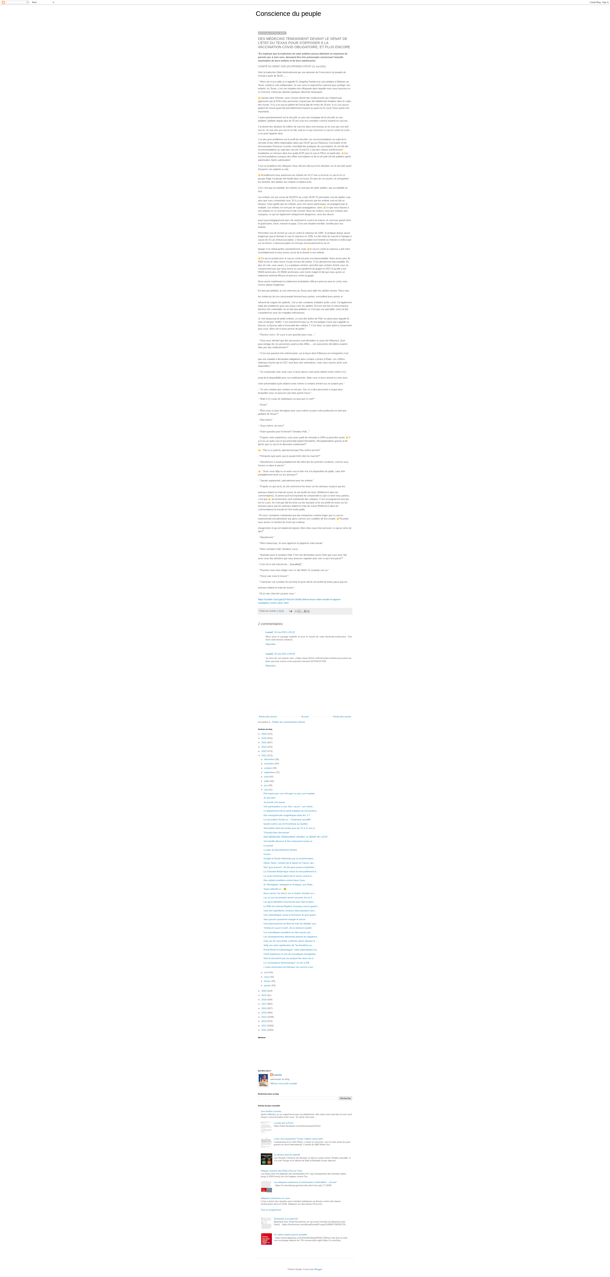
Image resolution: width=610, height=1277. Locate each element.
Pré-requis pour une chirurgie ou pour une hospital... (290, 793)
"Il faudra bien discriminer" (277, 832)
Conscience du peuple (288, 13)
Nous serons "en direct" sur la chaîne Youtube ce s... (290, 893)
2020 (264, 991)
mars (267, 977)
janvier (267, 985)
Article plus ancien (342, 716)
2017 (264, 1004)
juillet (267, 781)
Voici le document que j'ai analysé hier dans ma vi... (289, 958)
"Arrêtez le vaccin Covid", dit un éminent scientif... (288, 928)
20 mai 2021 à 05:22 (284, 632)
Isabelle (277, 1075)
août (266, 776)
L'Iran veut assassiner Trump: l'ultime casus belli (298, 1138)
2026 (264, 734)
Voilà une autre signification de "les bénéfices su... (289, 945)
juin (266, 785)
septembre (270, 772)
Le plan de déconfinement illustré (280, 850)
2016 (264, 1008)
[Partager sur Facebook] (305, 611)
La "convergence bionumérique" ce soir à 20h (286, 962)
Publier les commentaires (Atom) (288, 722)
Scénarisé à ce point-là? (286, 1218)
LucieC (269, 632)
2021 (264, 755)
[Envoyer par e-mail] (296, 611)
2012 (264, 1025)
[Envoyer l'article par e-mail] (290, 611)
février (267, 981)
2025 (264, 738)
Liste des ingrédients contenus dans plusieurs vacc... (290, 910)
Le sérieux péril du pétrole (287, 1154)
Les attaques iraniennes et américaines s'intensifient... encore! (305, 1182)
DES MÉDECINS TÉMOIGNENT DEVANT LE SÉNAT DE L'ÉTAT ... (297, 837)
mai (266, 789)
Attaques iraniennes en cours (275, 1198)
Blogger (318, 1269)
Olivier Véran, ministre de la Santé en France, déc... (290, 863)
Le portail (268, 845)
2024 (264, 742)
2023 (264, 747)
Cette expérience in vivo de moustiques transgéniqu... (291, 954)
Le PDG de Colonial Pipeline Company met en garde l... (291, 906)
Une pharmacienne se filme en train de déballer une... (291, 923)
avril (266, 972)
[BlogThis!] (299, 611)
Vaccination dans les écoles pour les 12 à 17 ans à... (290, 828)
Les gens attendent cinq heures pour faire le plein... (289, 902)
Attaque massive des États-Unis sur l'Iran (281, 1170)
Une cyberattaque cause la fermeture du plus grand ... (291, 915)
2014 (264, 1017)
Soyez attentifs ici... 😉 (275, 889)
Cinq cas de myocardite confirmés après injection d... (290, 941)
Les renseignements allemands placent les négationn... (291, 936)
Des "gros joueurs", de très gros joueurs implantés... (290, 867)
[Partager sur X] (302, 611)
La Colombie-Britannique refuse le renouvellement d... (291, 871)
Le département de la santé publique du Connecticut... (291, 810)
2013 (264, 1021)
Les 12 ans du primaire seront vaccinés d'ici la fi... (289, 897)
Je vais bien (269, 797)
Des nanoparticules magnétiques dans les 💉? (287, 815)
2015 (264, 1012)
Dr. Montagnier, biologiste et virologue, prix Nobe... (289, 884)
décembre (269, 759)
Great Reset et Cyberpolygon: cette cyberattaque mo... (291, 949)
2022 (264, 751)
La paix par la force (283, 1123)
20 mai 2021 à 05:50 (284, 653)
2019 (264, 995)
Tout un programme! (271, 1210)
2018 (264, 999)
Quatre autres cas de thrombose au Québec (286, 824)
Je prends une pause (274, 802)
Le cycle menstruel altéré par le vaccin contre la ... (289, 876)
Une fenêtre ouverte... (272, 1111)
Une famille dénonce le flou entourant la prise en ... (289, 841)
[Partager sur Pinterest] (308, 611)
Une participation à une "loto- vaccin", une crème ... (289, 806)
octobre (268, 768)
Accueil (304, 716)
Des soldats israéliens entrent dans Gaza (284, 880)
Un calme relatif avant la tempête (290, 1234)
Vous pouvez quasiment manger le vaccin (284, 919)
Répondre (271, 644)
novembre (269, 763)
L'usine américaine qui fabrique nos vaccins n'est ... (289, 967)
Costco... (268, 854)
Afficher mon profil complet (283, 1083)
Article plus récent (268, 716)
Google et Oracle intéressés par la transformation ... (290, 858)
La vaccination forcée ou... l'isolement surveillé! (287, 819)
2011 (264, 1030)
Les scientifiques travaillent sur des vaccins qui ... (288, 932)
